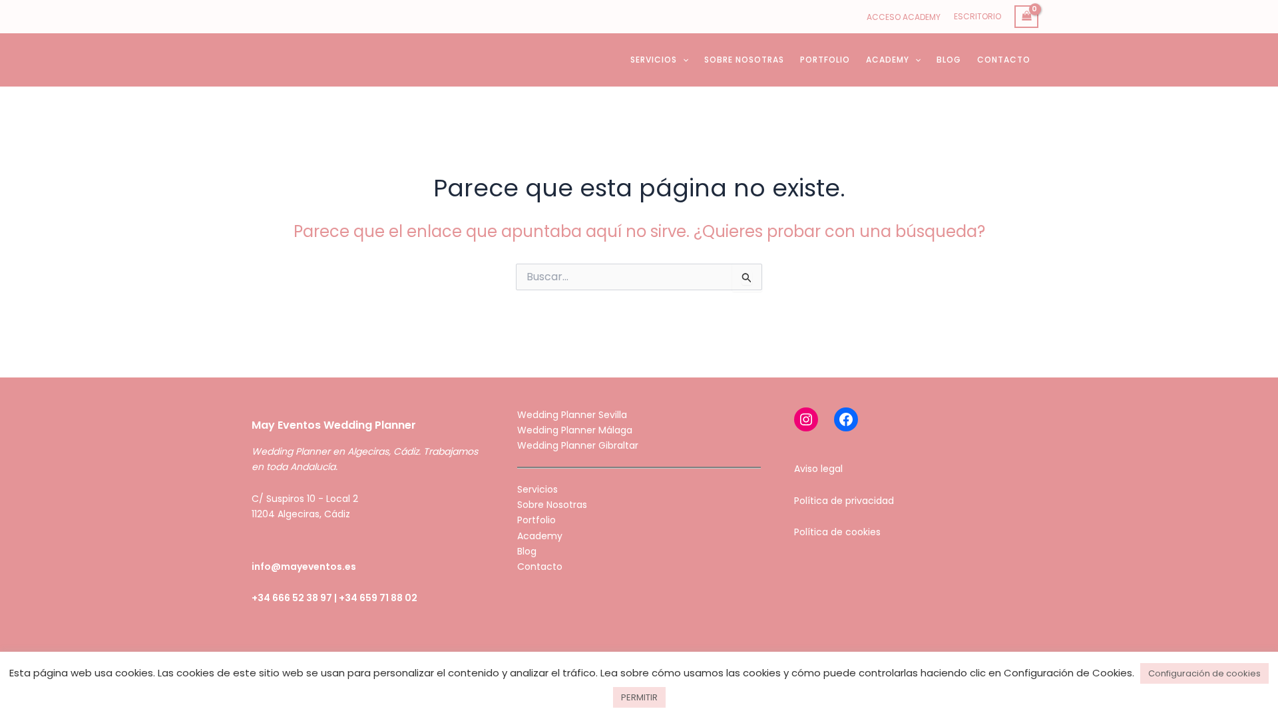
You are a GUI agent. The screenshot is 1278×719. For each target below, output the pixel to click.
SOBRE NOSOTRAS (744, 59)
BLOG (949, 59)
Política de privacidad (844, 500)
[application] (682, 60)
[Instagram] (806, 419)
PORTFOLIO (825, 59)
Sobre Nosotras (552, 504)
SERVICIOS (653, 59)
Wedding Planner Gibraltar (577, 445)
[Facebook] (846, 419)
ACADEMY (887, 59)
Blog (526, 551)
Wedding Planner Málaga (574, 430)
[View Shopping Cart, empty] (1026, 17)
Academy (539, 536)
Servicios (537, 489)
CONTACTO (1003, 59)
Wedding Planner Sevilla (572, 414)
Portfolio (536, 520)
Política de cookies (837, 532)
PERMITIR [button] (639, 697)
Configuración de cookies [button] (1204, 673)
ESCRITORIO (977, 16)
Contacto (539, 566)
